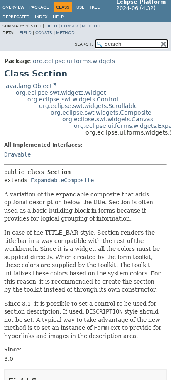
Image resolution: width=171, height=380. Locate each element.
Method (91, 26)
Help (58, 17)
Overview (13, 7)
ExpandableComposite (62, 180)
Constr (69, 26)
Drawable (17, 154)
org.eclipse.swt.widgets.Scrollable (88, 106)
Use (80, 7)
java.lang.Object (28, 86)
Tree (94, 7)
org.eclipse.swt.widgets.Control (72, 99)
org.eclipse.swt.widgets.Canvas (107, 119)
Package (39, 7)
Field (51, 26)
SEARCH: (84, 44)
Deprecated (16, 17)
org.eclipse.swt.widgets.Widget (61, 92)
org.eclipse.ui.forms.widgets (74, 61)
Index (41, 17)
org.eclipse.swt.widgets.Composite (101, 112)
